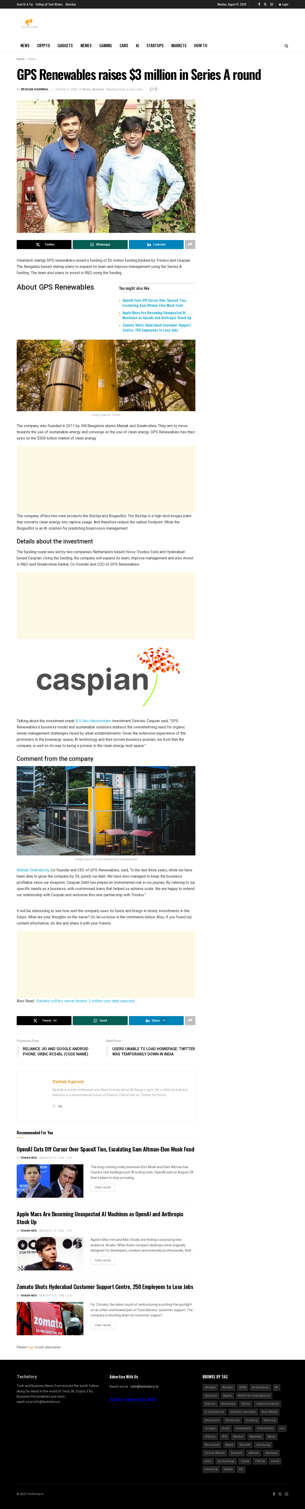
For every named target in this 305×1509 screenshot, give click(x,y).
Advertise (71, 4)
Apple (227, 1396)
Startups (155, 45)
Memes (86, 45)
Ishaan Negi (29, 1158)
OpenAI (244, 1445)
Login (284, 4)
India (225, 1428)
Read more (103, 1188)
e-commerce (214, 1412)
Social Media (215, 1453)
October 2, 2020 (66, 89)
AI (137, 45)
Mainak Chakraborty (33, 870)
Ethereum (212, 1420)
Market (238, 1437)
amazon (211, 1396)
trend (275, 1461)
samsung (263, 1445)
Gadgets (65, 45)
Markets (179, 45)
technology (226, 1461)
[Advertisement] (106, 479)
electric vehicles (243, 1412)
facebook (232, 1420)
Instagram (243, 1428)
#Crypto (210, 1387)
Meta (271, 1437)
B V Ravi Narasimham (93, 721)
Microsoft (212, 1445)
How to (200, 45)
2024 (242, 1387)
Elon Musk (269, 1412)
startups (271, 1453)
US (241, 1469)
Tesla (245, 1461)
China (245, 1404)
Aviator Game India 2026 (133, 1400)
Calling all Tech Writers (49, 4)
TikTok (260, 1461)
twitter (228, 1469)
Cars (124, 45)
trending (211, 1469)
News (25, 45)
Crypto (43, 45)
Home (21, 59)
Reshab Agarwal (35, 89)
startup (254, 1453)
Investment (265, 1428)
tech (208, 1461)
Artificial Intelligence (254, 1396)
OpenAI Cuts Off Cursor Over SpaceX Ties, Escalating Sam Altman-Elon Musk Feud (154, 302)
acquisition (260, 1387)
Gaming (105, 45)
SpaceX (236, 1453)
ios (282, 1428)
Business (228, 1404)
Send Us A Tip (25, 4)
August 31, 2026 (53, 1158)
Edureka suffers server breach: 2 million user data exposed (85, 1001)
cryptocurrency (267, 1404)
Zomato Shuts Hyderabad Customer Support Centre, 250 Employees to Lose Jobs (156, 327)
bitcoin (210, 1404)
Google (210, 1428)
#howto (227, 1387)
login (31, 1347)
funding (252, 1420)
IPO (224, 1437)
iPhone (210, 1437)
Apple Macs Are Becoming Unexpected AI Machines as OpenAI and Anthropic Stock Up (156, 315)
